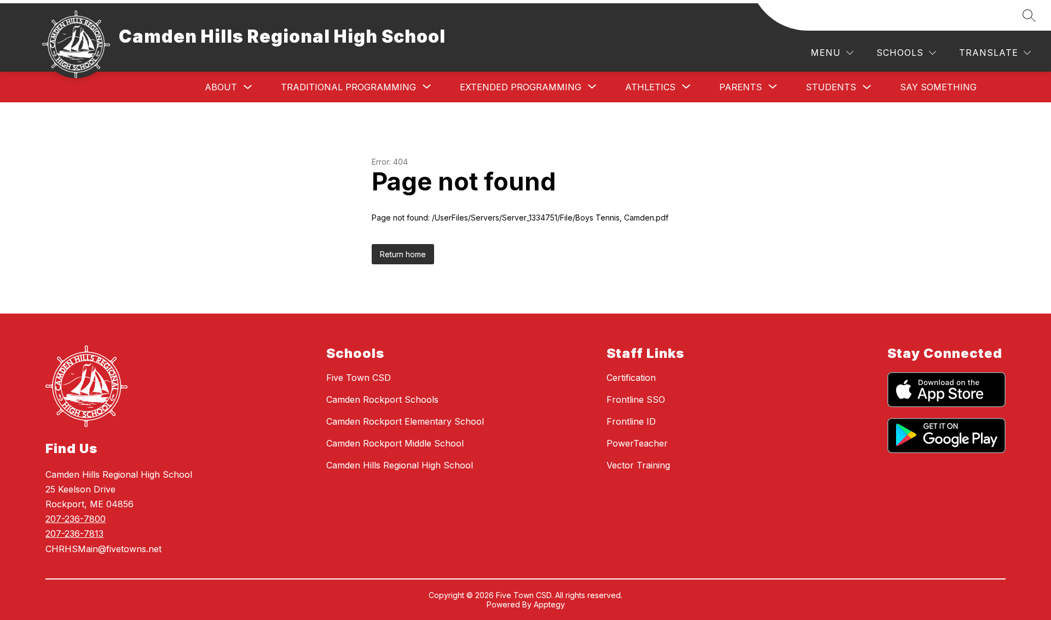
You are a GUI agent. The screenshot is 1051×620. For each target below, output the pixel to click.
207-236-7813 (74, 533)
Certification (631, 377)
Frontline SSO (636, 399)
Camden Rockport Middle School (395, 443)
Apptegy (549, 604)
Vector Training (638, 465)
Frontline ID (631, 421)
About (221, 87)
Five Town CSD (358, 377)
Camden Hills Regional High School (399, 465)
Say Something (938, 87)
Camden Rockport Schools (382, 399)
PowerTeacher (637, 443)
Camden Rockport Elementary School (405, 421)
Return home (403, 254)
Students (831, 87)
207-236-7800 (75, 518)
